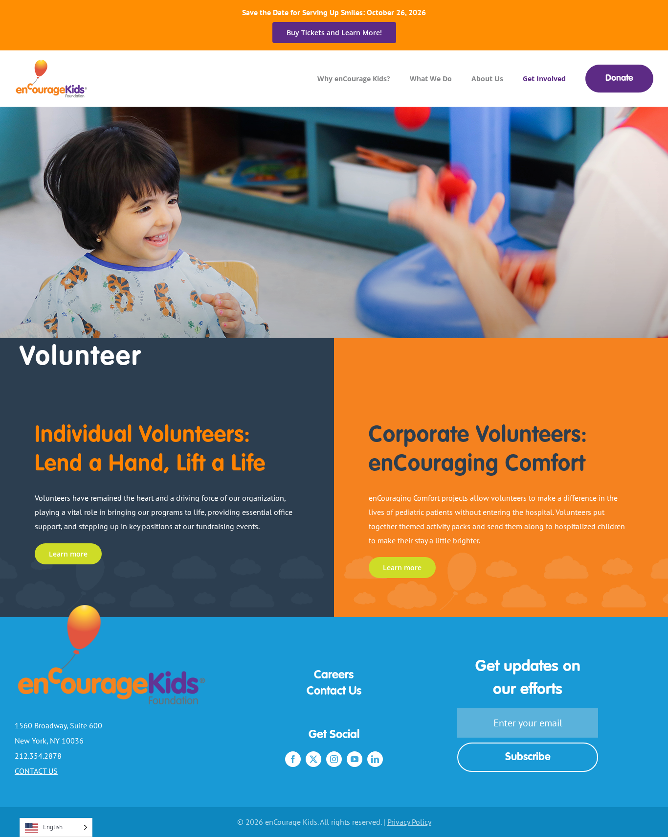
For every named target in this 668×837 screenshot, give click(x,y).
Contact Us (334, 692)
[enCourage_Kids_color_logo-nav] (52, 64)
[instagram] (334, 759)
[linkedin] (375, 759)
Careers (334, 675)
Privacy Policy (409, 822)
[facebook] (293, 759)
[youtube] (354, 759)
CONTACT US (36, 771)
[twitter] (313, 759)
